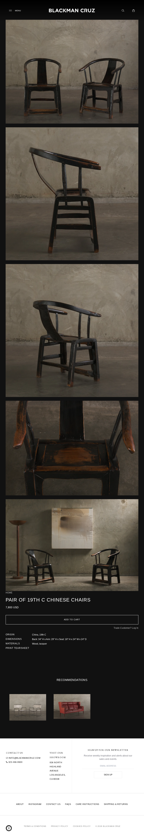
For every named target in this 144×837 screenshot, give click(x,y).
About (20, 804)
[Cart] (133, 10)
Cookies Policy (82, 826)
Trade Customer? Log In (126, 628)
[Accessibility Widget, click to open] (9, 828)
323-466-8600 (15, 762)
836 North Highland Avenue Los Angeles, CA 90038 (58, 770)
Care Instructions (87, 804)
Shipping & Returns (116, 804)
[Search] (123, 10)
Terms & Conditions (35, 826)
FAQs (68, 804)
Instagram (34, 804)
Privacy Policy (59, 826)
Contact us (53, 804)
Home (9, 592)
